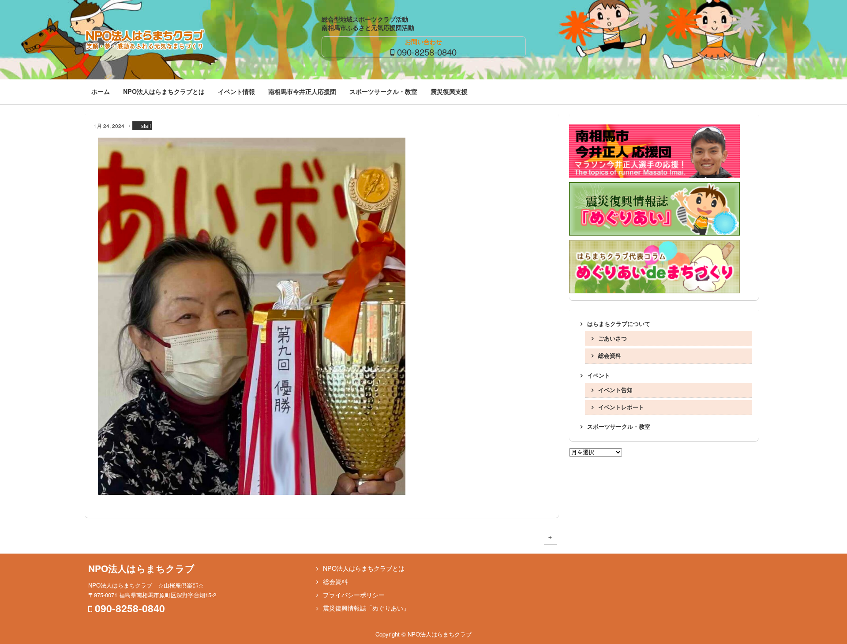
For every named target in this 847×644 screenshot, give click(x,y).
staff (146, 125)
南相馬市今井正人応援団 (302, 91)
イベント (598, 375)
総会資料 (609, 355)
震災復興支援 (449, 91)
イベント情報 (236, 91)
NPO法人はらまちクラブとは (164, 91)
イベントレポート (621, 407)
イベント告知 (615, 390)
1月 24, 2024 (109, 125)
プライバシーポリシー (354, 594)
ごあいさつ (612, 338)
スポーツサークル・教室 (383, 91)
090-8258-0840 (427, 51)
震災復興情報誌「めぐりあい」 (366, 607)
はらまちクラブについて (618, 323)
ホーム (100, 91)
